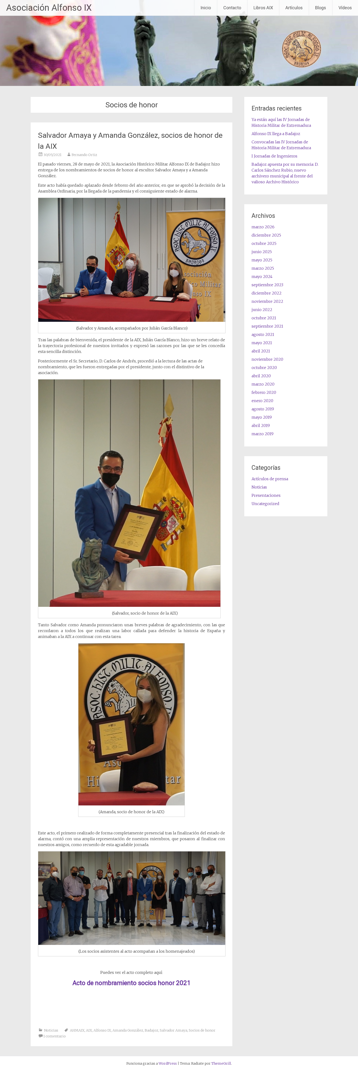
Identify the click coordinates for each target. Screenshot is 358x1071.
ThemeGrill (221, 1063)
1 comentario (54, 1036)
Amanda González (128, 1030)
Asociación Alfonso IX (49, 8)
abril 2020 (261, 375)
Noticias (51, 1030)
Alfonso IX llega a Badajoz (276, 133)
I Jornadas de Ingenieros (274, 156)
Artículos (294, 7)
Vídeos (345, 7)
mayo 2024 (262, 276)
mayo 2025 (262, 260)
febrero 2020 (264, 392)
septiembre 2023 (267, 284)
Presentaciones (266, 495)
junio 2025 (262, 251)
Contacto (232, 7)
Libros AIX (263, 7)
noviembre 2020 (267, 359)
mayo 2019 (262, 417)
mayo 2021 (262, 342)
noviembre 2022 (267, 301)
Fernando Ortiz (84, 155)
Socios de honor (202, 1030)
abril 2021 (261, 351)
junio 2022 (262, 309)
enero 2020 (262, 400)
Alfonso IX (102, 1030)
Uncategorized (265, 503)
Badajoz (151, 1030)
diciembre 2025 (266, 235)
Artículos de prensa (270, 478)
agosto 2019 (263, 408)
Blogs (320, 7)
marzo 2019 (262, 433)
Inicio (205, 7)
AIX (89, 1030)
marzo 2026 (263, 226)
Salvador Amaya (173, 1030)
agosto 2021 (263, 334)
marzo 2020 (263, 384)
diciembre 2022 (267, 293)
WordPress (168, 1063)
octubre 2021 (264, 317)
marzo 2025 (263, 268)
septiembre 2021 (267, 326)
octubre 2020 (264, 367)
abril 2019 (261, 425)
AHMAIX (77, 1030)
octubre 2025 (264, 243)
